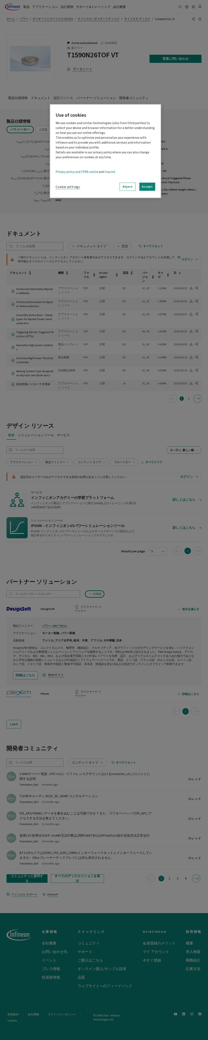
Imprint (109, 172)
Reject (128, 186)
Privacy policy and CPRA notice (77, 172)
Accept (147, 186)
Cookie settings (68, 187)
